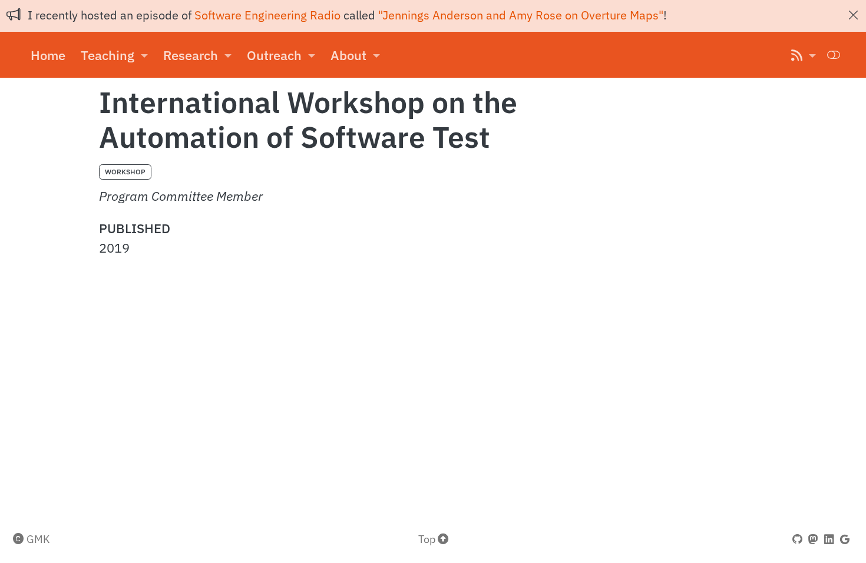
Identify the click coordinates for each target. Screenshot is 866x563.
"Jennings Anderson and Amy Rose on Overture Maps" (520, 15)
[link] (114, 55)
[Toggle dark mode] (834, 54)
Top (428, 539)
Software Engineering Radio (267, 15)
